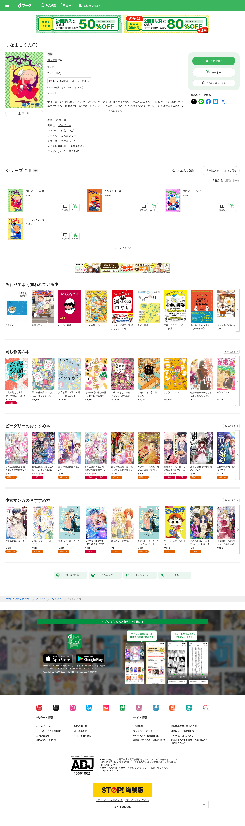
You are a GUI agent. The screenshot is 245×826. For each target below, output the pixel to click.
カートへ (216, 72)
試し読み (26, 113)
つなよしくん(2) (113, 191)
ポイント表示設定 (82, 735)
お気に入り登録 (185, 170)
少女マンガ (67, 130)
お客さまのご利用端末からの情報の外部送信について (189, 741)
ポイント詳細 (79, 80)
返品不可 (51, 93)
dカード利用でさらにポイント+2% (64, 87)
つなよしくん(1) (35, 191)
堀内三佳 (52, 60)
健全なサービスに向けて (183, 731)
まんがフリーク (70, 135)
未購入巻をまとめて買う (223, 170)
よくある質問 (80, 731)
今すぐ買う (216, 61)
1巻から (218, 180)
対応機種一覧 (80, 726)
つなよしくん (68, 140)
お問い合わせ (42, 735)
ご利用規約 (138, 726)
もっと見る (230, 351)
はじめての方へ (43, 726)
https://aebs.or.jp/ (110, 770)
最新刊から (232, 180)
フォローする (60, 60)
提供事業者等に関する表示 (184, 726)
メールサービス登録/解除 (48, 731)
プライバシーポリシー (144, 731)
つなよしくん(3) (192, 191)
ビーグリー (64, 125)
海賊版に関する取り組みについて (149, 740)
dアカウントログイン (46, 740)
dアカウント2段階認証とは (146, 735)
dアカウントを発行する (109, 800)
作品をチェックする (216, 83)
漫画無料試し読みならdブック (17, 599)
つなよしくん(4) (35, 219)
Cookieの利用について (182, 735)
